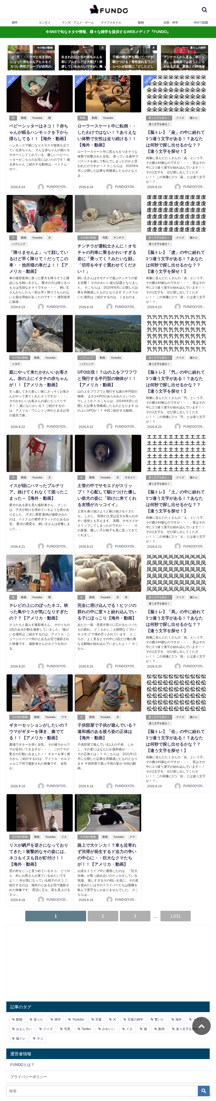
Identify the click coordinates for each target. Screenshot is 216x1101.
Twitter (86, 1029)
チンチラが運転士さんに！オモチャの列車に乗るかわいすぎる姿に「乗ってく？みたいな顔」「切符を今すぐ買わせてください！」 (106, 258)
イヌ (129, 1029)
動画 (23, 118)
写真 (105, 237)
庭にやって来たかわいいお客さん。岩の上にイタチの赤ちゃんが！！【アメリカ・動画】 (38, 378)
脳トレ (194, 118)
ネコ (40, 1038)
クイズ (180, 118)
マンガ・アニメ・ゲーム (78, 22)
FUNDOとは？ (22, 1064)
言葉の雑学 (135, 1019)
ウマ (64, 717)
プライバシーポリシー (28, 1077)
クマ (132, 837)
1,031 (175, 916)
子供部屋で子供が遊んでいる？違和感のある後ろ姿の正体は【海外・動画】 (106, 731)
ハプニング (18, 244)
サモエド (130, 477)
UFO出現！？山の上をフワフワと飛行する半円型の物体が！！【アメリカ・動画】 (107, 378)
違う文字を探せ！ (159, 118)
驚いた (159, 1019)
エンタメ (45, 22)
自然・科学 (171, 22)
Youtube (37, 118)
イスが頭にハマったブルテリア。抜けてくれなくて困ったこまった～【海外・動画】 (38, 491)
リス (64, 837)
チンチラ (119, 237)
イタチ (16, 364)
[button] (13, 58)
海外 (178, 1019)
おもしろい (24, 1029)
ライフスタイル (111, 22)
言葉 (98, 1019)
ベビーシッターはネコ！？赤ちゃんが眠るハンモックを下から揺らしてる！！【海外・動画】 (38, 132)
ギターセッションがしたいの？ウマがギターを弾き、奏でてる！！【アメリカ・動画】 (38, 731)
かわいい (108, 1029)
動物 (141, 22)
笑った (38, 1019)
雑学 (15, 22)
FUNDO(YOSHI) (58, 186)
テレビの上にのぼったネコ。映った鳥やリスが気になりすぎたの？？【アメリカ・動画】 (38, 611)
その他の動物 (88, 237)
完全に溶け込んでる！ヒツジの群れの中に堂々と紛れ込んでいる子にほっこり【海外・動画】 (106, 611)
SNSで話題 (201, 22)
